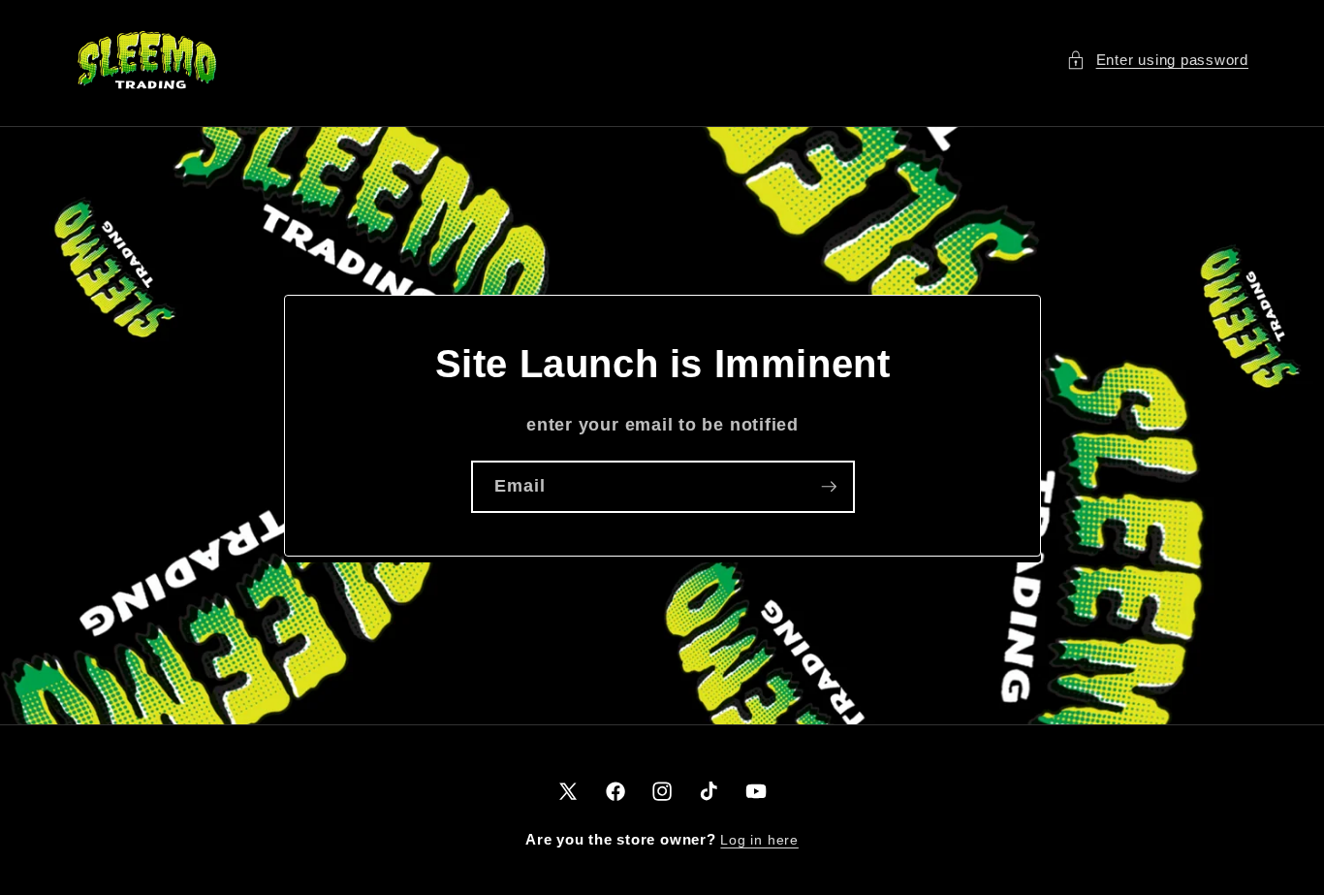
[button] (1157, 61)
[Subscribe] (828, 487)
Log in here (759, 839)
